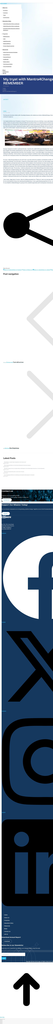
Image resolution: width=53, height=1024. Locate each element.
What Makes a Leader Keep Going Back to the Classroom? (15, 462)
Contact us (6, 499)
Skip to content (3, 3)
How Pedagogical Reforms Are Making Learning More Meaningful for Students (19, 474)
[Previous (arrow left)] (0, 1022)
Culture (4, 111)
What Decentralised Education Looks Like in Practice (14, 471)
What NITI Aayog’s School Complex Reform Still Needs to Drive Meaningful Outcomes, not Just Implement (24, 468)
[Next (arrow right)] (1, 1022)
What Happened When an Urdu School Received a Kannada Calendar (17, 465)
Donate (5, 513)
